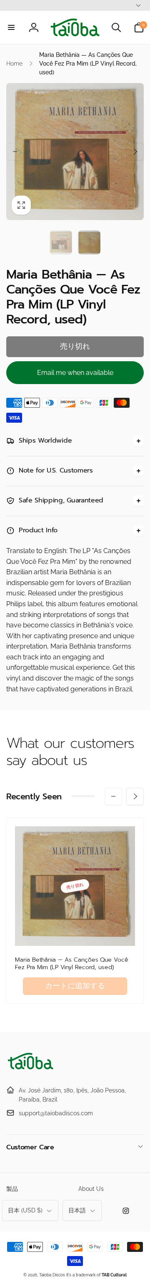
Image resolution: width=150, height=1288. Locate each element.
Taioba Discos (52, 1275)
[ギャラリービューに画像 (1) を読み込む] (61, 242)
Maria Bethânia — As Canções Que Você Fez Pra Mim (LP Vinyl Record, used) (71, 963)
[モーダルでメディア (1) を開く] (75, 151)
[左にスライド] (15, 151)
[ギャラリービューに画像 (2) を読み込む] (89, 242)
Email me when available (75, 373)
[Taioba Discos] (31, 1070)
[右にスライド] (135, 151)
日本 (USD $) (25, 1210)
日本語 (77, 1210)
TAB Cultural (114, 1275)
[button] (11, 27)
